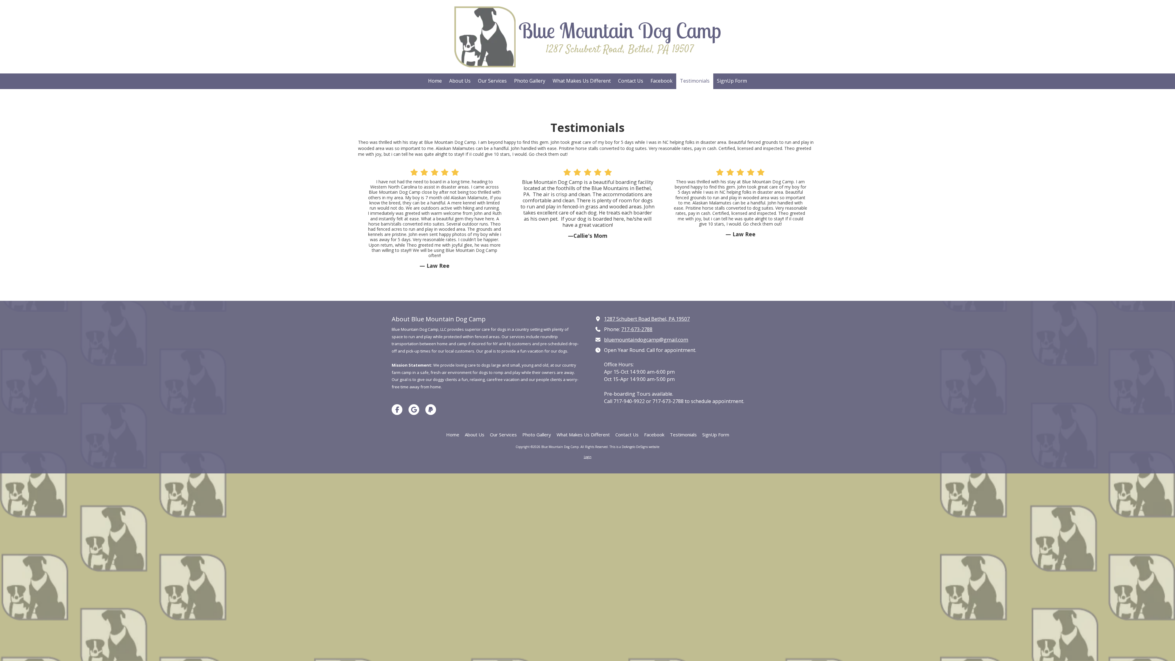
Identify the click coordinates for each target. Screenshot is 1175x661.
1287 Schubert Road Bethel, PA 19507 (647, 319)
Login (587, 457)
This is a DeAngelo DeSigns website (634, 447)
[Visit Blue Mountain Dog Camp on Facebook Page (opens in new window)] (397, 409)
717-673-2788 (636, 329)
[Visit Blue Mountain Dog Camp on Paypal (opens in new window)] (430, 409)
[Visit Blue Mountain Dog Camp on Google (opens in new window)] (413, 409)
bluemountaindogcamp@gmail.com (646, 339)
